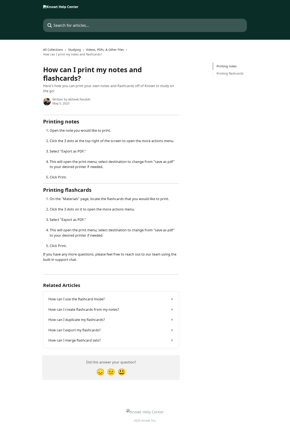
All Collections (53, 50)
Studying (74, 50)
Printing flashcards (230, 73)
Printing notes (227, 66)
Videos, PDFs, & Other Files (105, 50)
